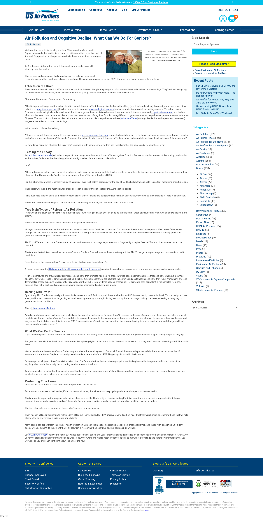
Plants (199, 252)
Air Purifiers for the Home (209, 141)
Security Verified (34, 483)
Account (223, 18)
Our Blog (158, 470)
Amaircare (205, 185)
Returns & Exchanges (90, 483)
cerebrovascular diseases (95, 135)
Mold (199, 241)
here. (147, 510)
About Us (112, 9)
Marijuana (201, 233)
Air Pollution (202, 134)
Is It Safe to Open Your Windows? (214, 113)
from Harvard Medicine (43, 308)
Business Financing (89, 474)
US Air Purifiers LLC (38, 435)
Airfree (203, 174)
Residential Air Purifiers (208, 264)
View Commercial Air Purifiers (211, 73)
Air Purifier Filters (205, 137)
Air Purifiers (36, 30)
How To (200, 230)
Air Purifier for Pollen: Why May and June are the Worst (215, 101)
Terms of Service (120, 474)
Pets (199, 249)
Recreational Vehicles (207, 260)
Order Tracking (76, 9)
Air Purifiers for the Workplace (212, 145)
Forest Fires (202, 222)
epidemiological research (101, 109)
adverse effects (129, 118)
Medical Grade (204, 237)
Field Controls (207, 197)
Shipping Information (90, 488)
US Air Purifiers (43, 15)
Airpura (203, 178)
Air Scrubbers (203, 153)
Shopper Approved (35, 474)
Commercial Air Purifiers (209, 211)
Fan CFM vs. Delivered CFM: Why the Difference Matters (215, 87)
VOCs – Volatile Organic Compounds (215, 279)
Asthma (200, 160)
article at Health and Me (40, 155)
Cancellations (118, 470)
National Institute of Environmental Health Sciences (74, 269)
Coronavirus (202, 214)
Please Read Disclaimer (214, 63)
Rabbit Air (205, 201)
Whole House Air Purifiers (209, 290)
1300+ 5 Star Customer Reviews (150, 2)
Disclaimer (116, 483)
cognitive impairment (47, 109)
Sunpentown (206, 204)
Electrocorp (206, 193)
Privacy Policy (118, 479)
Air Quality (201, 149)
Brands (199, 168)
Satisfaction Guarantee (38, 488)
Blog (124, 9)
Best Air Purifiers (205, 164)
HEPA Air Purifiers (205, 226)
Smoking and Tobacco (208, 268)
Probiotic (201, 256)
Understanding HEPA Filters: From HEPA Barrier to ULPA (214, 108)
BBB (27, 470)
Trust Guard (32, 479)
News (199, 245)
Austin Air (205, 189)
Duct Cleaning (203, 218)
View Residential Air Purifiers (210, 70)
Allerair (203, 182)
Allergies (200, 157)
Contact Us (95, 9)
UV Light (200, 271)
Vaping (199, 275)
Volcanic (200, 286)
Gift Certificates (141, 9)
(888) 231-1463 (227, 10)
